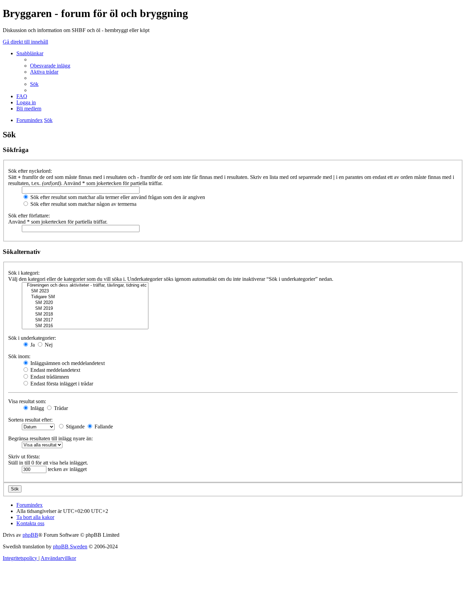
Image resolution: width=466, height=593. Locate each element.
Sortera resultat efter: (30, 420)
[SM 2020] (85, 303)
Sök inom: (19, 356)
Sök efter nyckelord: (30, 171)
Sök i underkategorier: (32, 338)
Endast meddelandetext (54, 370)
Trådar (60, 408)
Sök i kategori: (24, 273)
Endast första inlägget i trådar (61, 383)
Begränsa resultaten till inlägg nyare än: (50, 438)
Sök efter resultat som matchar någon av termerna (82, 204)
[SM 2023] (85, 291)
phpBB (30, 535)
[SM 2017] (85, 320)
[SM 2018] (85, 314)
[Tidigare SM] (85, 297)
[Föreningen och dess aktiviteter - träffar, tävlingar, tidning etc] (85, 285)
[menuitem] (50, 66)
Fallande (103, 426)
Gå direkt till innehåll (25, 42)
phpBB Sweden (70, 546)
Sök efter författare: (29, 215)
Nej (48, 345)
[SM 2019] (85, 308)
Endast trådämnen (49, 377)
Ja (32, 345)
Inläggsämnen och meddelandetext (67, 363)
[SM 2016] (85, 326)
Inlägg (36, 408)
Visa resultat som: (27, 401)
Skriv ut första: (24, 456)
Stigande (74, 426)
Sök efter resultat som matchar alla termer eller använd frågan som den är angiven (117, 197)
